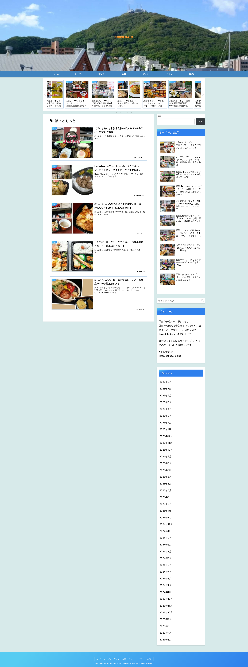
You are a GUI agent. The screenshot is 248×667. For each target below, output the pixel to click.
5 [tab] (131, 112)
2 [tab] (120, 112)
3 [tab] (124, 112)
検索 (159, 116)
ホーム (98, 659)
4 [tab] (128, 112)
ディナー (132, 659)
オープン (107, 659)
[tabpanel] (59, 94)
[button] (202, 300)
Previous (45, 94)
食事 (124, 659)
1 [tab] (116, 112)
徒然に (149, 659)
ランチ (116, 659)
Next (203, 94)
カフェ (141, 659)
